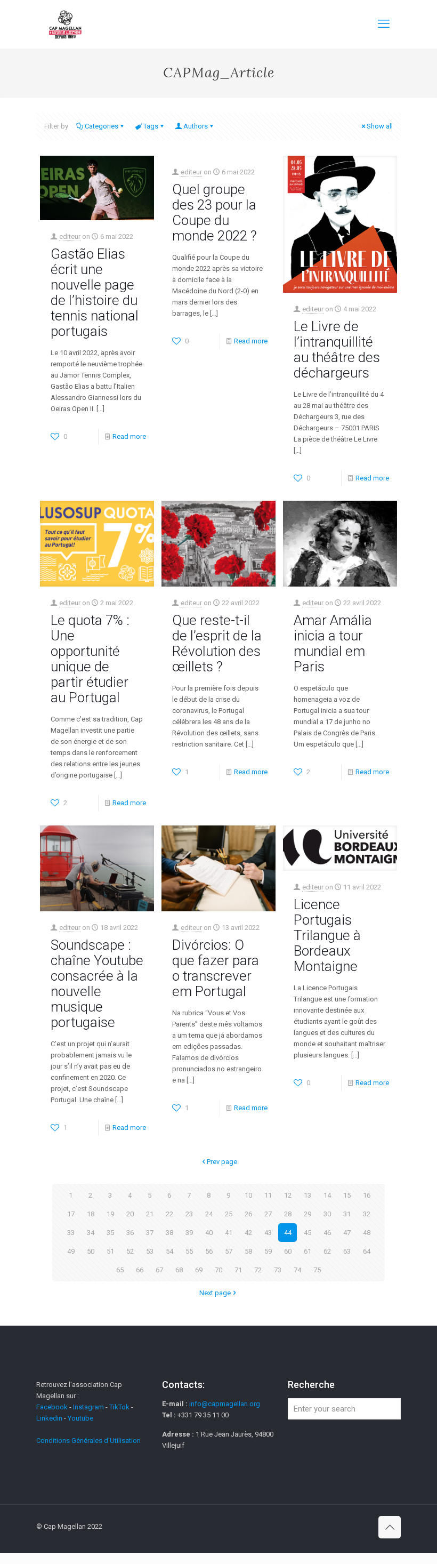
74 (297, 1270)
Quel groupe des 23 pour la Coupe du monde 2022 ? (214, 212)
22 (169, 1214)
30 (327, 1214)
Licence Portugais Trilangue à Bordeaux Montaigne (327, 935)
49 (71, 1251)
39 (189, 1233)
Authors (195, 126)
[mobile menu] (384, 24)
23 (189, 1214)
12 (288, 1195)
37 (149, 1233)
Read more (129, 436)
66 (139, 1270)
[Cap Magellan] (65, 24)
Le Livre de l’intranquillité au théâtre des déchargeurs (337, 349)
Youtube (80, 1418)
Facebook (52, 1407)
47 (347, 1233)
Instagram (88, 1407)
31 (347, 1214)
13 (307, 1195)
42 (248, 1233)
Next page (215, 1293)
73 (277, 1270)
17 (71, 1214)
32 (366, 1214)
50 (90, 1251)
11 (268, 1195)
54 (169, 1251)
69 (199, 1270)
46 (327, 1233)
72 (258, 1270)
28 (288, 1214)
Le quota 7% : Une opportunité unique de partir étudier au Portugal (90, 658)
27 (268, 1214)
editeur (69, 236)
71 (238, 1270)
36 (130, 1233)
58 (248, 1251)
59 (268, 1251)
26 (248, 1214)
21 (149, 1214)
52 (130, 1251)
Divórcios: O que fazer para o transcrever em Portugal (215, 968)
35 (110, 1233)
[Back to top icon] (389, 1527)
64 (366, 1251)
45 (307, 1233)
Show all (380, 126)
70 (218, 1270)
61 (307, 1251)
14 (327, 1195)
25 (228, 1214)
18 (90, 1214)
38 (169, 1233)
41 (228, 1233)
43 (268, 1233)
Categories (101, 126)
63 (347, 1251)
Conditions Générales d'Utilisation (88, 1441)
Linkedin (49, 1418)
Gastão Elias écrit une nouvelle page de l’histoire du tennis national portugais (95, 292)
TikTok (119, 1407)
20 (130, 1214)
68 (179, 1270)
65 (120, 1270)
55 (189, 1251)
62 (327, 1251)
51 (110, 1251)
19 (110, 1214)
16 (366, 1195)
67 (159, 1270)
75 (317, 1270)
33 (71, 1233)
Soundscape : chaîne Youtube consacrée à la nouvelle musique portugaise (97, 983)
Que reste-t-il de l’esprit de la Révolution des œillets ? (217, 643)
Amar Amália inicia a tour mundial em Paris (333, 643)
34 (90, 1233)
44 (288, 1233)
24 (209, 1214)
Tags (150, 126)
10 (248, 1195)
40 (209, 1233)
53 (149, 1251)
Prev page (222, 1162)
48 (366, 1233)
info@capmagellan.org (224, 1404)
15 (347, 1195)
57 (228, 1251)
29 (307, 1214)
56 (209, 1251)
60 (288, 1251)
